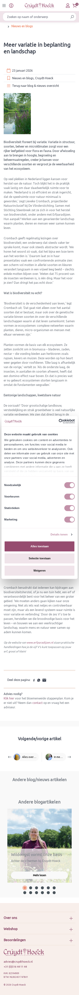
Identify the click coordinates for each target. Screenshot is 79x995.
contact (37, 702)
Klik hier (9, 698)
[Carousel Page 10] (42, 892)
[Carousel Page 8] (30, 892)
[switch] (69, 497)
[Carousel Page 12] (54, 892)
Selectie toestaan (40, 558)
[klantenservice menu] (11, 5)
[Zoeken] (72, 17)
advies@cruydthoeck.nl (18, 961)
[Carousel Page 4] (42, 887)
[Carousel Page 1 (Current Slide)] (24, 887)
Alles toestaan (39, 546)
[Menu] (4, 5)
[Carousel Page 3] (36, 887)
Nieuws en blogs (23, 78)
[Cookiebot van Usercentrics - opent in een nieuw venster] (59, 421)
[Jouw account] (67, 5)
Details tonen (59, 534)
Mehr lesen (39, 875)
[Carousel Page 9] (36, 892)
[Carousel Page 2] (30, 887)
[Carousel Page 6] (54, 887)
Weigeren (39, 570)
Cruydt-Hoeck (44, 78)
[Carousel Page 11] (48, 892)
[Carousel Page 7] (24, 892)
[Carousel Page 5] (48, 887)
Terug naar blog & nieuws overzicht (35, 85)
